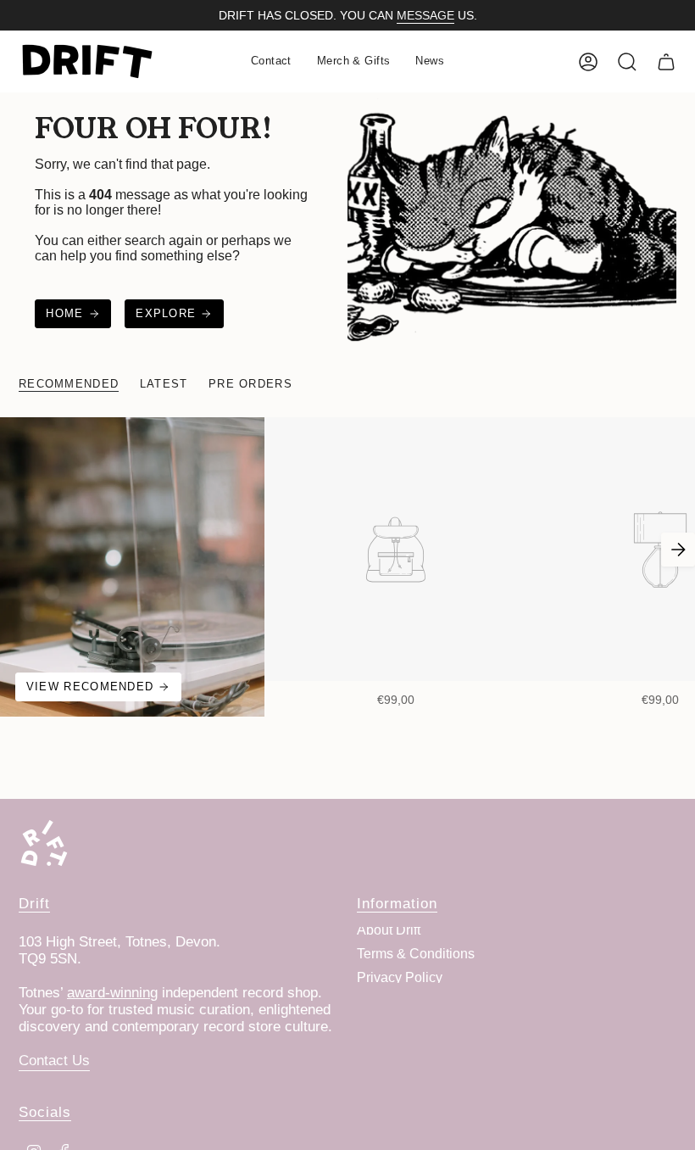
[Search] (627, 61)
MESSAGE (425, 15)
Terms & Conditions (416, 953)
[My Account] (588, 61)
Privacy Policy (399, 977)
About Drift (388, 930)
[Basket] (666, 61)
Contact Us (54, 1060)
